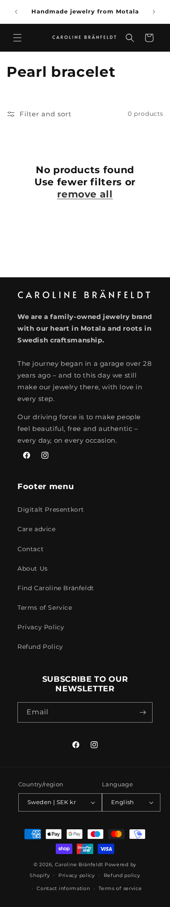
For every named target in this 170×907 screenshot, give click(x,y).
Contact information (63, 888)
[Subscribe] (142, 712)
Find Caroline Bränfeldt (55, 588)
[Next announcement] (153, 11)
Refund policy (122, 875)
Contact (30, 549)
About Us (32, 568)
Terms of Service (44, 607)
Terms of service (120, 888)
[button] (17, 37)
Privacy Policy (40, 627)
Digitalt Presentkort (50, 509)
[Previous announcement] (16, 11)
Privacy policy (76, 875)
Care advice (36, 529)
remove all (85, 194)
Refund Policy (40, 647)
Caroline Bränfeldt (79, 864)
